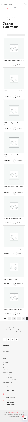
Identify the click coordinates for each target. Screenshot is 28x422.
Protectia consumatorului (9, 379)
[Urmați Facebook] (4, 339)
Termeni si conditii (7, 372)
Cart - (11, 8)
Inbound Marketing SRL (14, 412)
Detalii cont (6, 351)
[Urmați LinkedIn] (8, 339)
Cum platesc (6, 364)
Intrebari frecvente (7, 377)
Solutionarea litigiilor (8, 382)
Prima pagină (6, 18)
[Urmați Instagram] (12, 339)
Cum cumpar (6, 362)
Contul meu (6, 349)
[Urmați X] (16, 339)
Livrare (4, 367)
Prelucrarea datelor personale (10, 374)
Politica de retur (7, 369)
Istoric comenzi (6, 354)
